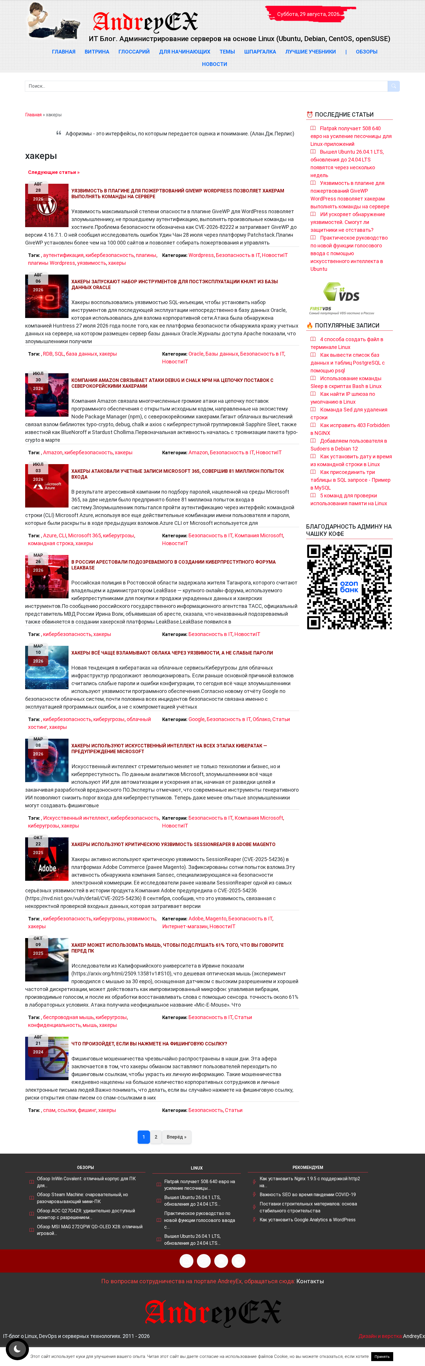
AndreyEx (414, 1336)
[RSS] (186, 1261)
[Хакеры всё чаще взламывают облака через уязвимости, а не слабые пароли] (48, 667)
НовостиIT (275, 255)
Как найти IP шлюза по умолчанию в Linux (343, 398)
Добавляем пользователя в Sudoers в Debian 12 (349, 445)
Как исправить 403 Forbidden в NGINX (350, 429)
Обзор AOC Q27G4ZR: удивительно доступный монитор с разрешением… (86, 1214)
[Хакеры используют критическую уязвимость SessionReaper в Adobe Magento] (48, 859)
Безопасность (206, 1110)
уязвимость (91, 263)
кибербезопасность (110, 255)
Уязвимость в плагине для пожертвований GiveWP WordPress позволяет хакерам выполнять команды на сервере (350, 194)
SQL (59, 354)
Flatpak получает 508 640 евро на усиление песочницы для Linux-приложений (351, 136)
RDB (48, 354)
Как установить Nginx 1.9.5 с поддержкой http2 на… (310, 1182)
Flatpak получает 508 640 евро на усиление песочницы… (199, 1185)
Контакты (310, 1281)
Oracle (196, 354)
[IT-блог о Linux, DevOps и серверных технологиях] (53, 21)
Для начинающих (184, 52)
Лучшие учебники (310, 52)
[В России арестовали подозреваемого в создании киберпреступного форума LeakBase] (48, 576)
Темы (227, 52)
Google (197, 719)
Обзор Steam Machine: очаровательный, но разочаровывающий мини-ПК (82, 1198)
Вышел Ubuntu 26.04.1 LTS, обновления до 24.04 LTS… (192, 1201)
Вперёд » (176, 1137)
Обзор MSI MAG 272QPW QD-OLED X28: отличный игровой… (90, 1230)
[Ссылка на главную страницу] (145, 17)
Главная (63, 52)
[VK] (221, 1261)
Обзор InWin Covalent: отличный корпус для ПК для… (86, 1182)
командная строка (50, 543)
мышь (90, 1025)
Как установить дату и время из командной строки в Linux (351, 460)
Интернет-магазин (185, 926)
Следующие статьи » (54, 172)
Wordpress (201, 255)
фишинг (87, 1110)
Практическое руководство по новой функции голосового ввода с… (199, 1220)
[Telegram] (238, 1261)
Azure (50, 535)
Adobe (196, 918)
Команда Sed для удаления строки (349, 413)
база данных (81, 354)
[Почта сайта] (204, 1261)
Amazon (52, 452)
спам (49, 1110)
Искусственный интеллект (76, 818)
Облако (261, 719)
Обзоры (367, 52)
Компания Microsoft (258, 535)
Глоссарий (134, 52)
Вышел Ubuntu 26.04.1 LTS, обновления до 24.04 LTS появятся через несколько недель (347, 163)
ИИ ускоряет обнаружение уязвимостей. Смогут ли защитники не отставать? (348, 222)
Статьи (281, 719)
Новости (214, 64)
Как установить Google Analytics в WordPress (308, 1219)
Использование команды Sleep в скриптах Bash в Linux (346, 382)
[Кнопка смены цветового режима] (17, 1349)
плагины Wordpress (51, 263)
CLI (62, 535)
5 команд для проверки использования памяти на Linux (349, 499)
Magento (216, 918)
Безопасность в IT (238, 255)
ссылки (67, 1110)
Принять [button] (382, 1356)
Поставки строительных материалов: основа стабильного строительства (308, 1207)
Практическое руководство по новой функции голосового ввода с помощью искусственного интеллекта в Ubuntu (349, 253)
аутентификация (63, 255)
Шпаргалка (260, 52)
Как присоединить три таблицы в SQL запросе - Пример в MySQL (351, 480)
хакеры (117, 263)
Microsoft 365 (84, 535)
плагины (146, 255)
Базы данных (222, 354)
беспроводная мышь (68, 1017)
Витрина (97, 52)
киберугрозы (118, 535)
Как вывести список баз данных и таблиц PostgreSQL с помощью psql (348, 363)
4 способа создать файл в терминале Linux (347, 343)
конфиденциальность (54, 1025)
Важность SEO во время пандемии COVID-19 (308, 1194)
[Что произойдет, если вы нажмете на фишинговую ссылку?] (48, 1058)
